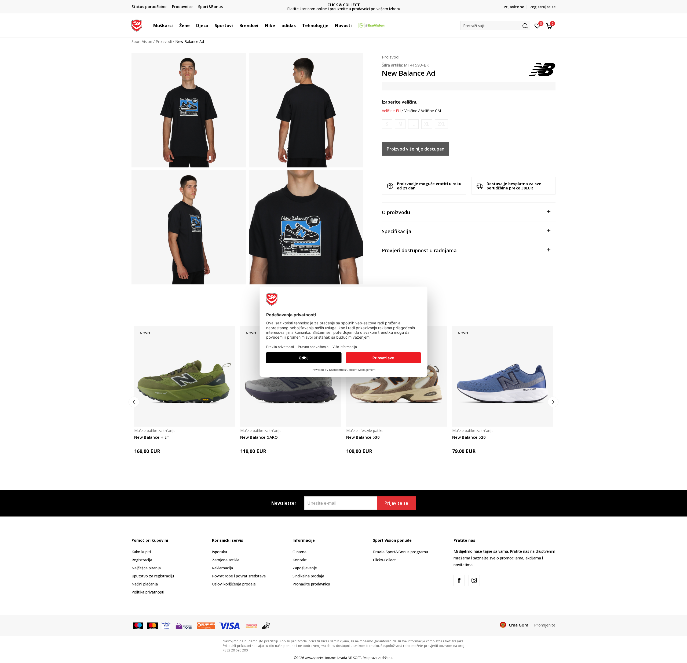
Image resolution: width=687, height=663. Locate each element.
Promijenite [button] (545, 625)
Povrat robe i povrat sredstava (239, 575)
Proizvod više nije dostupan (415, 149)
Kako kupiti (141, 551)
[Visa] (166, 625)
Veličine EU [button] (391, 111)
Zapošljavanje (305, 567)
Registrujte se (542, 6)
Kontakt (300, 559)
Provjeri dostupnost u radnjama (419, 250)
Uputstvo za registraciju (152, 575)
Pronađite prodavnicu (311, 584)
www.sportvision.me (320, 657)
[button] (175, 25)
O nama (299, 551)
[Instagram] (474, 580)
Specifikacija (396, 231)
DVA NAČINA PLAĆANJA (344, 5)
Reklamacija (222, 567)
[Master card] (152, 625)
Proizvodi (164, 41)
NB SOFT (354, 657)
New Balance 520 (469, 437)
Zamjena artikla (225, 559)
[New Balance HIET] (184, 376)
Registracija (141, 559)
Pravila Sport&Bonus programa (400, 551)
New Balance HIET (151, 437)
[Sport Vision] (136, 25)
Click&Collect (384, 559)
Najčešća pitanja (146, 567)
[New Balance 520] (502, 376)
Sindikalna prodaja (308, 575)
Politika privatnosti (147, 592)
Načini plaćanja (144, 584)
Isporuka (219, 551)
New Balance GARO (259, 437)
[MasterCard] (251, 625)
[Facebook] (459, 580)
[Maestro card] (138, 625)
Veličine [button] (410, 111)
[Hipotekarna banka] (206, 625)
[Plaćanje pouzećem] (266, 625)
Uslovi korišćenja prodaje (234, 584)
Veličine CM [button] (431, 111)
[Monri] (183, 625)
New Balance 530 (363, 437)
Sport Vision (141, 41)
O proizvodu (396, 212)
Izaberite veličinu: (400, 102)
